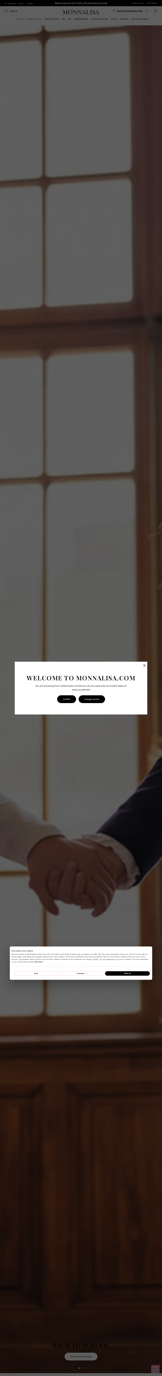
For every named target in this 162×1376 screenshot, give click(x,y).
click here (38, 962)
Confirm (66, 699)
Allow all (127, 973)
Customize (81, 973)
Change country (91, 699)
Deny (36, 973)
